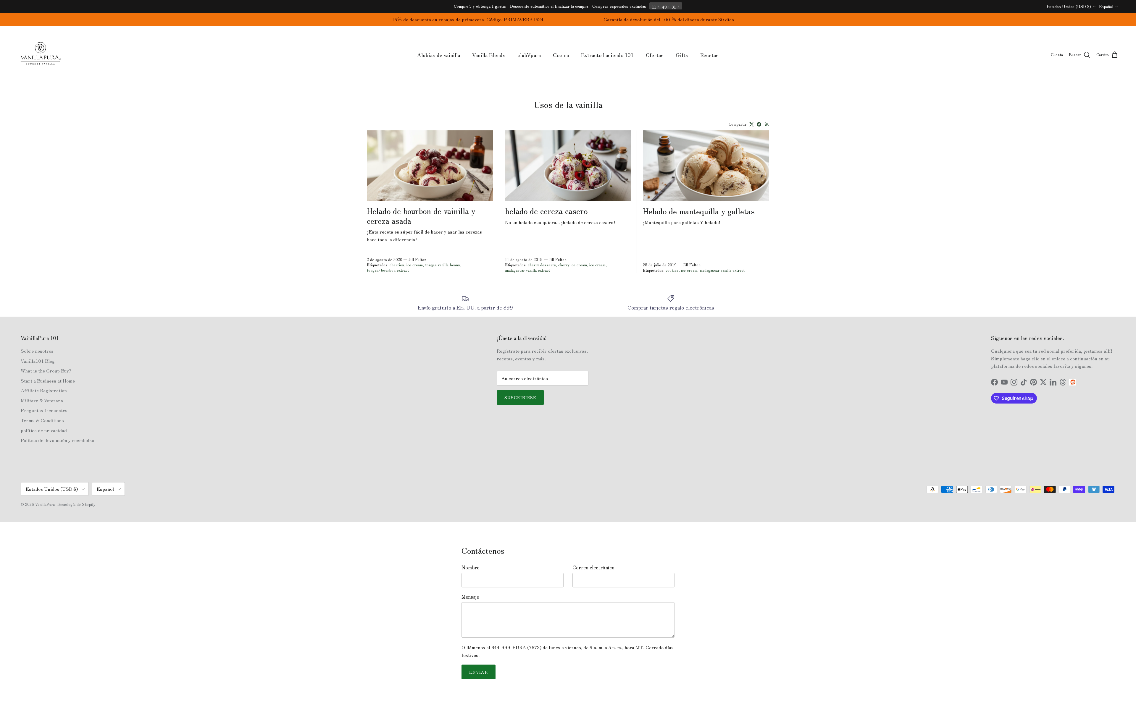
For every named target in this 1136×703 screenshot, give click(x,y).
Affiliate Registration (44, 390)
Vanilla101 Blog (38, 360)
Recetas (709, 55)
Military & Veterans (42, 400)
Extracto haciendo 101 (607, 55)
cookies (672, 270)
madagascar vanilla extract (527, 270)
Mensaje (470, 596)
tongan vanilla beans (442, 265)
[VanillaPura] (41, 55)
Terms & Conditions (42, 420)
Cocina (561, 55)
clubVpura (529, 55)
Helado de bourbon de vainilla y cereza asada (421, 215)
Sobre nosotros (37, 350)
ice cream (414, 265)
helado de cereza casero (546, 210)
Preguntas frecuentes (44, 410)
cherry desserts (542, 265)
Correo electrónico (593, 567)
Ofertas (655, 55)
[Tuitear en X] (751, 124)
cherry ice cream (572, 265)
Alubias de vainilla (438, 55)
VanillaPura (45, 504)
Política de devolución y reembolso (57, 439)
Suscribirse (520, 397)
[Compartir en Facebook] (759, 124)
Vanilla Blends (488, 55)
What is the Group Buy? (46, 370)
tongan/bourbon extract (388, 270)
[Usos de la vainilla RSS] (767, 124)
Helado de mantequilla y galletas (699, 211)
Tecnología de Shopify (76, 504)
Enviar (478, 672)
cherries (397, 265)
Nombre (470, 567)
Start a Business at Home (48, 380)
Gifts (682, 55)
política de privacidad (44, 430)
